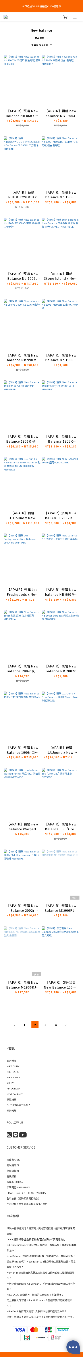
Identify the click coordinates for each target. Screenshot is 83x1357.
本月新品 (11, 1060)
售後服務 (11, 1176)
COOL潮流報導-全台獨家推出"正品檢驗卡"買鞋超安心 (36, 1239)
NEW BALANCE (15, 1094)
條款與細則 (13, 1170)
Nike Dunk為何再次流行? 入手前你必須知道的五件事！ (37, 1311)
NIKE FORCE (13, 1077)
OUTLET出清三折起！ (19, 1105)
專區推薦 (11, 1099)
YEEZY (10, 1083)
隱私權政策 (13, 1165)
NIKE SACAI (13, 1072)
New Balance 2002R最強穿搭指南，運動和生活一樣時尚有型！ (41, 1256)
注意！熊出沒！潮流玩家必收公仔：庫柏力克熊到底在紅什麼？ (41, 1316)
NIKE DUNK (13, 1066)
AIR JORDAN (14, 1088)
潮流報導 (11, 1110)
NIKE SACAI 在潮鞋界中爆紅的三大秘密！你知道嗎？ (35, 1294)
